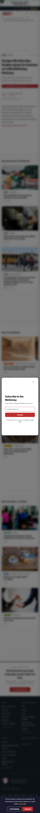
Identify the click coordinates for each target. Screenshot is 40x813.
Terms (26, 420)
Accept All (28, 809)
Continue (20, 415)
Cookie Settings (14, 809)
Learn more (22, 804)
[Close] (33, 382)
